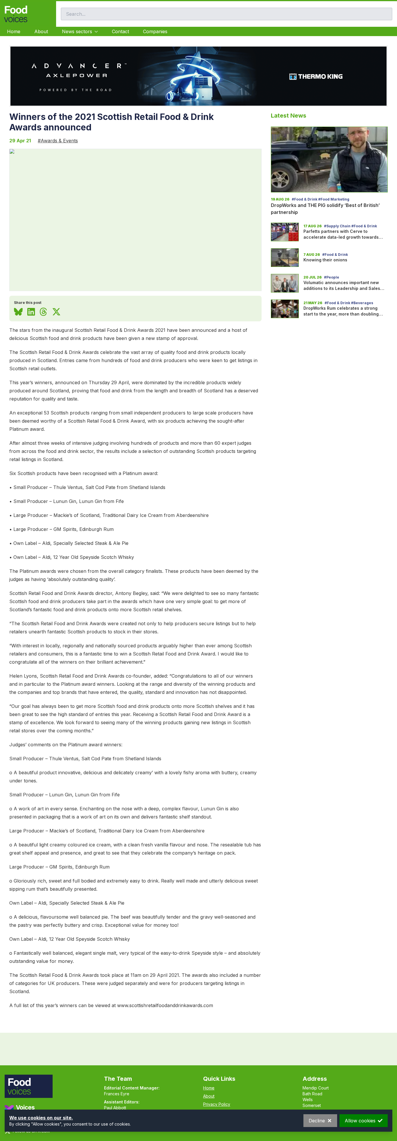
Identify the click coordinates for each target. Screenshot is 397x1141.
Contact (120, 31)
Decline (317, 1121)
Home (13, 31)
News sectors (77, 31)
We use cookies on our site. (41, 1118)
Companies (155, 31)
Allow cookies (360, 1121)
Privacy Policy (216, 1104)
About (41, 31)
